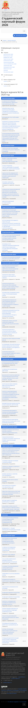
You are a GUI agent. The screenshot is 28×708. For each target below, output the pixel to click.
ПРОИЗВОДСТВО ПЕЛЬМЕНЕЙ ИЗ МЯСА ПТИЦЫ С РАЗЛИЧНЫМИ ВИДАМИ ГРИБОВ (11, 294)
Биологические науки (8, 54)
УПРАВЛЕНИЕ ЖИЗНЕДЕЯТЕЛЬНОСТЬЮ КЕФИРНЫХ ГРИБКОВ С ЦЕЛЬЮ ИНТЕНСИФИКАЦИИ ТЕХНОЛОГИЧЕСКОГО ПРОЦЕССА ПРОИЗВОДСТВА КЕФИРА (10, 313)
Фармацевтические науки (9, 67)
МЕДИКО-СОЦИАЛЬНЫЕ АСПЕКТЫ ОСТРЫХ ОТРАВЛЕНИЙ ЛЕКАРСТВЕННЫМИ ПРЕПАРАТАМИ (9, 160)
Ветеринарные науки (8, 55)
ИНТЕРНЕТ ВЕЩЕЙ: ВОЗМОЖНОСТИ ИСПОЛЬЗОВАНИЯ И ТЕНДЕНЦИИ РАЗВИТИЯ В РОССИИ (10, 610)
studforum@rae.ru (15, 678)
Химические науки (8, 68)
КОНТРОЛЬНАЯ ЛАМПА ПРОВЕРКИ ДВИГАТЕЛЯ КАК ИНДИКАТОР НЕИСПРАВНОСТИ (9, 385)
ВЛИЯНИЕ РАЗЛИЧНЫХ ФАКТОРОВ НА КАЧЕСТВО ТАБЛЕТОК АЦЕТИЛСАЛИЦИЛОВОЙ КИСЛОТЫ (10, 431)
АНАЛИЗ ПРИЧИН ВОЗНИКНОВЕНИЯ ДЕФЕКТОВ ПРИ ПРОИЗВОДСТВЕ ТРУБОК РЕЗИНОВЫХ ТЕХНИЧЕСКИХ (11, 421)
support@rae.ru (21, 677)
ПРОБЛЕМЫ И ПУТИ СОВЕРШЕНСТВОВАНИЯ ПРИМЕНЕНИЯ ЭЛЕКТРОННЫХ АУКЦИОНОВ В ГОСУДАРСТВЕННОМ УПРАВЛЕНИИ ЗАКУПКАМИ (10, 247)
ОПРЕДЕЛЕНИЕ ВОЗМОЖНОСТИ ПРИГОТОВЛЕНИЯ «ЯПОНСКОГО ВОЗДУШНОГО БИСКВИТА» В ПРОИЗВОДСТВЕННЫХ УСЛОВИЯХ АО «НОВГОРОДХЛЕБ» (10, 303)
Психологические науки (9, 62)
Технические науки (8, 65)
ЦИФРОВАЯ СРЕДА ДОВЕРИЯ (8, 554)
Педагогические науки (8, 59)
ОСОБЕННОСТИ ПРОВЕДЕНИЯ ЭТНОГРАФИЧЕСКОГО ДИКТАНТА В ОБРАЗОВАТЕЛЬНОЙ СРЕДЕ (9, 102)
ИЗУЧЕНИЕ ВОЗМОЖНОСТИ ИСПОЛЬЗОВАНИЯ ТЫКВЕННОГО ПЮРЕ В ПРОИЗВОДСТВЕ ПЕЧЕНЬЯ (11, 353)
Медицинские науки (8, 57)
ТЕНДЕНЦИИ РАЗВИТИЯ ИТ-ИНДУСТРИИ (11, 592)
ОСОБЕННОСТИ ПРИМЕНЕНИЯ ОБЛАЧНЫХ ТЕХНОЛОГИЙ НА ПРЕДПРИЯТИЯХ (8, 549)
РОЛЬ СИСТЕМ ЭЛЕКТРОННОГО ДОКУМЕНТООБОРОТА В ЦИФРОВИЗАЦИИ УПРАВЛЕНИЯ (9, 560)
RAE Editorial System (12, 693)
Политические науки (8, 60)
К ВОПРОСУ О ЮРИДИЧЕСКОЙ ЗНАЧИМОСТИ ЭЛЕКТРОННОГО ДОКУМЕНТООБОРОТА (9, 603)
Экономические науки (8, 72)
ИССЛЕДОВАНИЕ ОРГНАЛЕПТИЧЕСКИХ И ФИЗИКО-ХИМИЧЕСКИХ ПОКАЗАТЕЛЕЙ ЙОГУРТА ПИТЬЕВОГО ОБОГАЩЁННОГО (11, 346)
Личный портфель (20, 35)
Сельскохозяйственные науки (10, 63)
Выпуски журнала (12, 40)
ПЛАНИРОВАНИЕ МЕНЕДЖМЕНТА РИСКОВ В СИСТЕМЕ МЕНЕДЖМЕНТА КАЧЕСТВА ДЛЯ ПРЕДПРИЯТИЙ (10, 412)
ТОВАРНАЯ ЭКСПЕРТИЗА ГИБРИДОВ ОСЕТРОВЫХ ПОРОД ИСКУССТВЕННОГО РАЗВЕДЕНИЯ (11, 150)
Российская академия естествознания (17, 701)
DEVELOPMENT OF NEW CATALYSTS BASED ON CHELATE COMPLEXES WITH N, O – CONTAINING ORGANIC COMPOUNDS (11, 507)
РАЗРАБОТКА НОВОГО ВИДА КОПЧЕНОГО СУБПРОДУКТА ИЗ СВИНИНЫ (9, 276)
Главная (4, 40)
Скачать (5, 81)
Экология (6, 70)
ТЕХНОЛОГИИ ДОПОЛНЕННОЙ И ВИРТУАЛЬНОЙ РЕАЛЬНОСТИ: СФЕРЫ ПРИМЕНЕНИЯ (10, 617)
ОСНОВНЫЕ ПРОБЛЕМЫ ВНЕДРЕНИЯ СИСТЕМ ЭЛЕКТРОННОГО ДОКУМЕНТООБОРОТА (10, 568)
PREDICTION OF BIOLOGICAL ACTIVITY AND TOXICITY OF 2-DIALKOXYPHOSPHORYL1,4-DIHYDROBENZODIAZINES (11, 493)
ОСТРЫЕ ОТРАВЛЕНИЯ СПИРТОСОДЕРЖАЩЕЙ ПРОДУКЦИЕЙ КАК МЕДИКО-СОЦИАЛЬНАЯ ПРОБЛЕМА (11, 167)
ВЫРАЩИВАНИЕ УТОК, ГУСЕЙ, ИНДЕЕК (10, 117)
